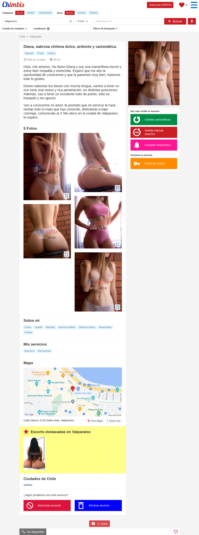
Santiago (27, 484)
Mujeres (69, 12)
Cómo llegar (95, 420)
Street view (113, 420)
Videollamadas (45, 12)
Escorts (20, 12)
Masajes (31, 12)
